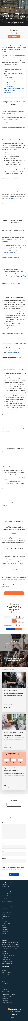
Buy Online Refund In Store (7, 906)
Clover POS (4, 921)
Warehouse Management (7, 1002)
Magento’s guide (11, 154)
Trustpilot (4, 968)
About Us (4, 980)
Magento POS (5, 884)
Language (9, 77)
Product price (10, 84)
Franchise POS (5, 998)
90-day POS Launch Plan (7, 963)
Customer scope (11, 81)
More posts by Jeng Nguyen (14, 804)
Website (4, 858)
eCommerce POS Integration (8, 955)
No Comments (21, 22)
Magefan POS (5, 929)
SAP (9, 944)
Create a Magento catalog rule (13, 481)
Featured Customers (6, 972)
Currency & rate (11, 79)
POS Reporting (5, 957)
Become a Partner (6, 991)
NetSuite (6, 944)
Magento (7, 7)
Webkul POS (4, 927)
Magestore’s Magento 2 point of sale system (13, 57)
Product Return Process (7, 961)
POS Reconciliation (6, 959)
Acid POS (4, 933)
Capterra (4, 970)
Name (3, 843)
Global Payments (11, 946)
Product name (11, 83)
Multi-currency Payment (7, 908)
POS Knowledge (14, 10)
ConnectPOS (4, 925)
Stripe (17, 946)
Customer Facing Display (7, 903)
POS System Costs (6, 953)
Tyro (7, 946)
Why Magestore (5, 981)
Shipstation (8, 948)
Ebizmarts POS (5, 931)
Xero (14, 942)
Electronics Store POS (6, 893)
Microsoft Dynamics (6, 914)
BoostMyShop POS (6, 923)
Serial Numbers (5, 905)
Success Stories (5, 974)
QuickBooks (9, 942)
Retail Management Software (8, 996)
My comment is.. (6, 823)
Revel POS (4, 935)
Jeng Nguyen (7, 22)
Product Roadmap (6, 983)
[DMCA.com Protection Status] (14, 1017)
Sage (16, 942)
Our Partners (4, 989)
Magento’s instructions (15, 123)
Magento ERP (5, 1000)
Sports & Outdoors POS (7, 891)
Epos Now (4, 920)
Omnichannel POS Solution (17, 7)
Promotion (10, 86)
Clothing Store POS (6, 888)
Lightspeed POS (5, 918)
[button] (24, 1)
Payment (3, 946)
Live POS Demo (5, 895)
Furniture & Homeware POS (8, 890)
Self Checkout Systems (7, 901)
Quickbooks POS (5, 916)
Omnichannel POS (5, 886)
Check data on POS (10, 92)
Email (3, 851)
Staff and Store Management (11, 770)
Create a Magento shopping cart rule (15, 483)
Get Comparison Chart (6, 937)
